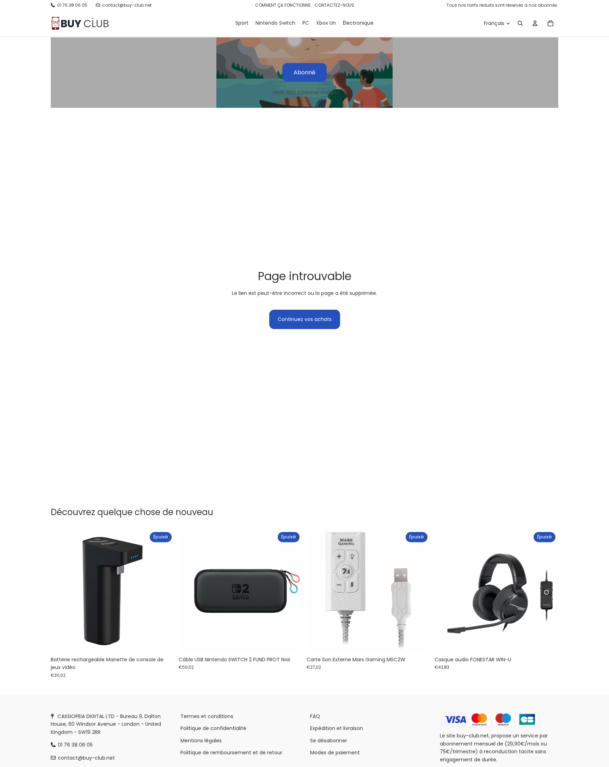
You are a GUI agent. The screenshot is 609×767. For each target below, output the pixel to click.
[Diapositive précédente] (189, 591)
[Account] (535, 23)
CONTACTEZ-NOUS (334, 5)
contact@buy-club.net (127, 5)
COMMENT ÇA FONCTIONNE (282, 5)
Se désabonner (328, 740)
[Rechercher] (520, 23)
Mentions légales (201, 740)
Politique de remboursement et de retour (231, 752)
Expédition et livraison (336, 728)
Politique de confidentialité (213, 728)
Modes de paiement (335, 752)
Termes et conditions (206, 716)
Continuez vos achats (305, 319)
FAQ (315, 716)
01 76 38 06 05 (72, 5)
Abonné (304, 72)
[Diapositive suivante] (291, 591)
